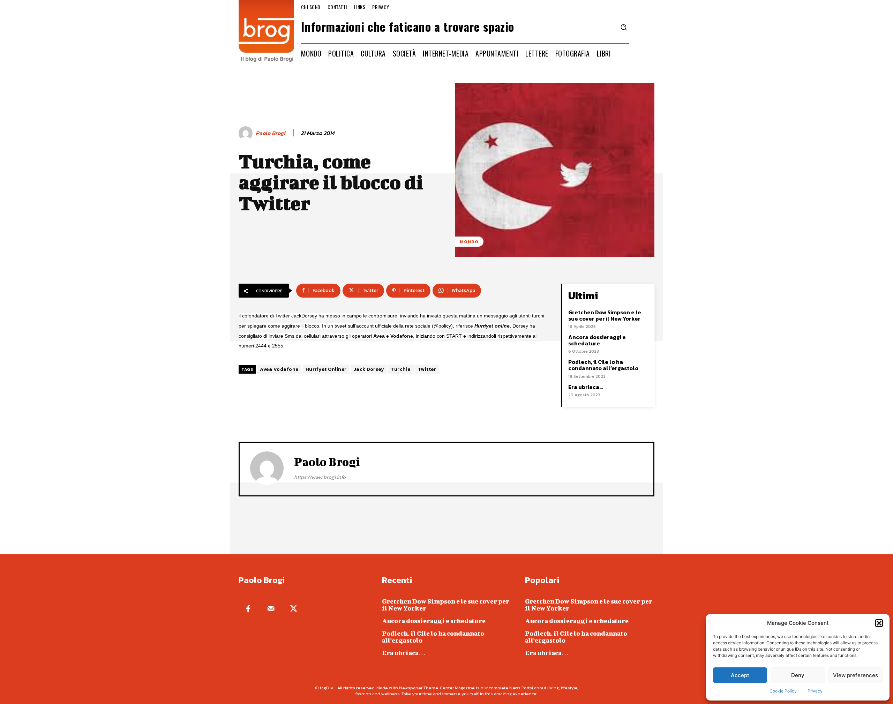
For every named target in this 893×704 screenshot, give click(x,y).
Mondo (469, 241)
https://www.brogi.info (320, 477)
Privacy (815, 691)
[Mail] (270, 609)
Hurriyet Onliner (326, 369)
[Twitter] (293, 609)
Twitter (427, 369)
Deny (797, 675)
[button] (879, 623)
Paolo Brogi (270, 133)
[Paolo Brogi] (247, 133)
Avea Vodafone (279, 369)
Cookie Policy (783, 691)
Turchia (401, 369)
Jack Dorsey (369, 369)
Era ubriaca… (585, 387)
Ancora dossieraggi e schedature (597, 340)
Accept (740, 675)
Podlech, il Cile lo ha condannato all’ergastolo (603, 365)
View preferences (855, 675)
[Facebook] (248, 609)
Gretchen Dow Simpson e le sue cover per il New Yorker (604, 315)
